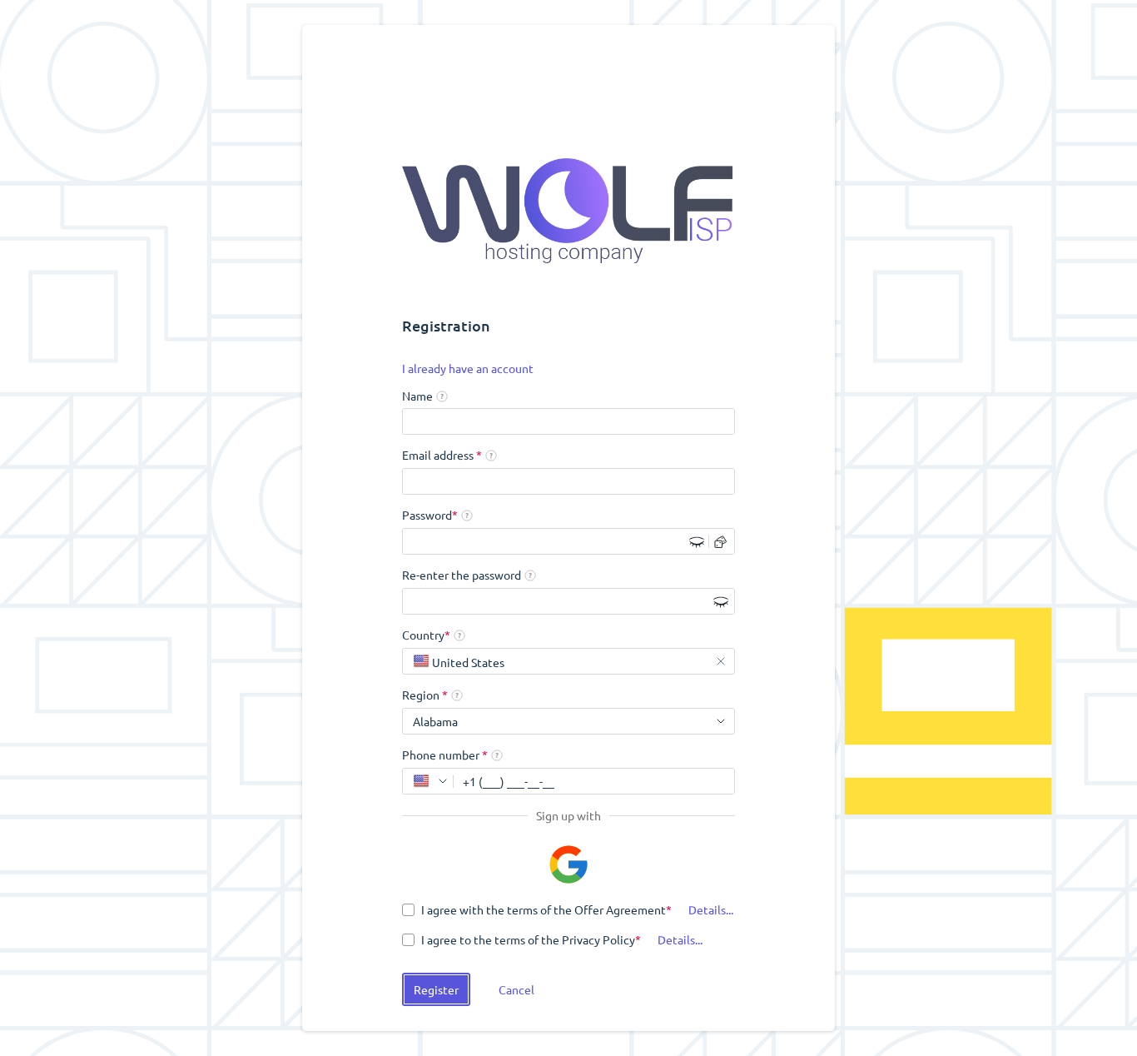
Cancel (516, 989)
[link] (468, 368)
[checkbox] (537, 909)
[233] (428, 781)
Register (436, 989)
